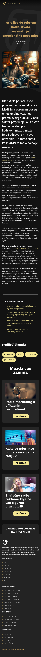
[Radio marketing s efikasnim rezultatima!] (20, 391)
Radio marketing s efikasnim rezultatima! (20, 405)
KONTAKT (7, 578)
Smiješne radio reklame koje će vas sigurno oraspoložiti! (18, 500)
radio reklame (20, 41)
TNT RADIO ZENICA (11, 597)
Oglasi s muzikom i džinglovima (25, 248)
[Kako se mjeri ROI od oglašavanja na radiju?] (20, 437)
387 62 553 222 (10, 622)
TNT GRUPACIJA (10, 616)
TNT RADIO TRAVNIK (11, 600)
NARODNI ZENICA (10, 608)
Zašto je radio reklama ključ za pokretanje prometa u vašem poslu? (20, 323)
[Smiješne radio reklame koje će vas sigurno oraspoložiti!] (20, 484)
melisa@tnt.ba (10, 625)
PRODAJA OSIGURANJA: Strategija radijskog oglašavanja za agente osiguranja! (21, 314)
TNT (5, 563)
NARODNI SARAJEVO (12, 603)
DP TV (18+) (8, 643)
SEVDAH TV (8, 637)
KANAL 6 (7, 634)
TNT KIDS (7, 640)
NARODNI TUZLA (10, 605)
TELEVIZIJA (8, 569)
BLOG (6, 581)
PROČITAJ (21, 416)
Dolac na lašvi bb (11, 619)
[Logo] (8, 3)
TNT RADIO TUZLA (11, 594)
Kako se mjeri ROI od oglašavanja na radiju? (19, 452)
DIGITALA (7, 572)
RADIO (6, 566)
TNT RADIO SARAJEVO (12, 591)
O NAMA (7, 575)
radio (27, 188)
